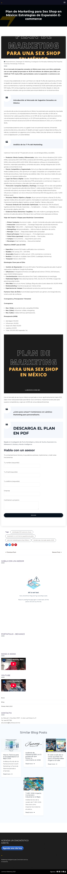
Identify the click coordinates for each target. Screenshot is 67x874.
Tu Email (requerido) (11, 472)
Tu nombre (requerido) (11, 462)
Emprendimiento (10, 61)
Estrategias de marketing (23, 61)
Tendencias (21, 63)
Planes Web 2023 (6, 706)
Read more (6, 774)
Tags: (7, 532)
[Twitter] (9, 544)
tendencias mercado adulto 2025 (44, 540)
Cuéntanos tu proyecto (11, 500)
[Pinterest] (15, 544)
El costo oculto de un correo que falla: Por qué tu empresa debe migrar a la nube (56, 757)
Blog (2, 702)
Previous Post (11, 552)
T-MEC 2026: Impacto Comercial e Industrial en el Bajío (33, 795)
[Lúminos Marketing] (1, 2)
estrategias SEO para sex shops (21, 532)
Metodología (13, 63)
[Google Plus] (12, 544)
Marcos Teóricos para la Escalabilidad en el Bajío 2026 (11, 756)
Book (3, 698)
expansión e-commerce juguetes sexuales (20, 536)
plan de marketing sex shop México (18, 540)
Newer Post (56, 552)
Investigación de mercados (39, 61)
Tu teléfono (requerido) (12, 481)
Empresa (7, 490)
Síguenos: (53, 871)
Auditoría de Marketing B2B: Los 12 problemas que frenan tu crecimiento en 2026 (33, 756)
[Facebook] (6, 544)
